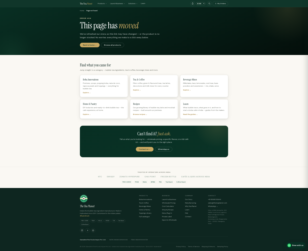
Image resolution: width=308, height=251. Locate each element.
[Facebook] (87, 230)
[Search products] (209, 3)
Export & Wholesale (169, 220)
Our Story (188, 199)
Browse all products (112, 45)
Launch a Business (169, 199)
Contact (188, 217)
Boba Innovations (145, 199)
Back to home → (90, 45)
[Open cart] (192, 3)
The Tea (86, 3)
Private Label (167, 217)
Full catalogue (144, 217)
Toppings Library (145, 213)
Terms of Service (193, 247)
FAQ (186, 213)
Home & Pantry (144, 210)
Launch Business (116, 4)
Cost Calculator (168, 206)
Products (101, 4)
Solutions (131, 4)
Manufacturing (190, 203)
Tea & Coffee (144, 203)
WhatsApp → (213, 206)
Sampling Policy (222, 247)
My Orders (221, 4)
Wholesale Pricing (168, 203)
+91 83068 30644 (214, 199)
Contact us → (145, 149)
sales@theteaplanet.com (217, 203)
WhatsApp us (163, 149)
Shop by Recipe (167, 210)
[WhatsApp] (93, 230)
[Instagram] (82, 230)
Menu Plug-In (167, 213)
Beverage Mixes (145, 206)
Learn (143, 3)
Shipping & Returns (208, 247)
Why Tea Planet (190, 206)
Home (82, 11)
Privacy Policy (181, 247)
